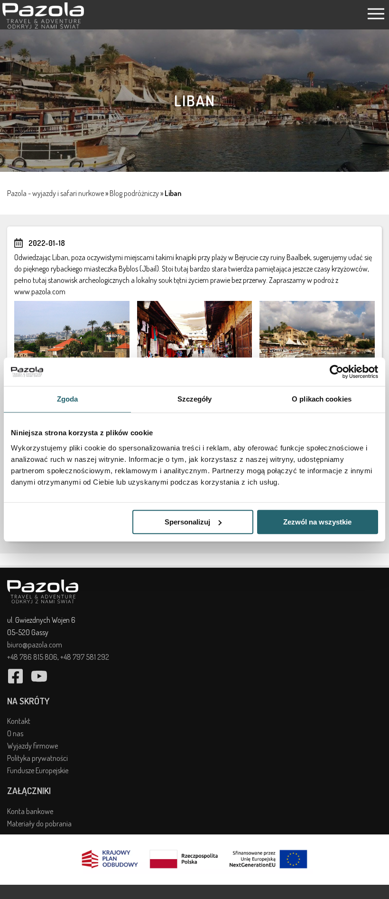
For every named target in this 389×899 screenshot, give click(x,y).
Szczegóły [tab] (194, 399)
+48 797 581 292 (84, 657)
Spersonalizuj (187, 522)
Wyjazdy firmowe (32, 745)
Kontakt (18, 721)
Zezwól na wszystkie (317, 522)
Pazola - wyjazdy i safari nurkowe (55, 193)
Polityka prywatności (37, 758)
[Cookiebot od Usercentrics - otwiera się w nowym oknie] (336, 372)
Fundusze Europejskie (37, 770)
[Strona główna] (43, 25)
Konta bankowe (30, 811)
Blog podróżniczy (134, 193)
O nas (15, 733)
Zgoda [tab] (67, 399)
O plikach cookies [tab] (322, 399)
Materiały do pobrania (39, 823)
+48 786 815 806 (32, 657)
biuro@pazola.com (34, 644)
